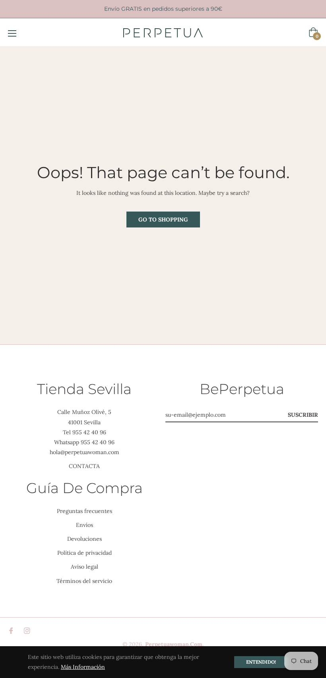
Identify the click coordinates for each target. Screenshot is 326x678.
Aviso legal (84, 566)
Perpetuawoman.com (173, 644)
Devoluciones (84, 538)
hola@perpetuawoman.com (84, 452)
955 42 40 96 (89, 432)
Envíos (84, 524)
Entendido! (261, 662)
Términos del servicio (84, 581)
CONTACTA (84, 466)
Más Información (83, 666)
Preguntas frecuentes (84, 511)
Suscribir (303, 414)
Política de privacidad (84, 552)
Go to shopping (163, 219)
